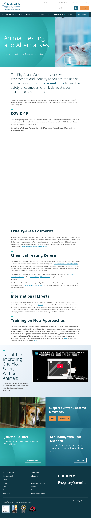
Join (52, 418)
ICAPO (40, 305)
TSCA (35, 341)
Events (5, 483)
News (5, 480)
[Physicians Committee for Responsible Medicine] (11, 6)
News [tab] (70, 14)
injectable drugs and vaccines (33, 285)
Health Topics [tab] (24, 14)
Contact (5, 490)
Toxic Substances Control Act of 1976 (66, 264)
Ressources (38, 493)
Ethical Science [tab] (41, 14)
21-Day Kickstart (33, 460)
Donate (85, 8)
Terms (84, 501)
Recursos (37, 490)
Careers (33, 486)
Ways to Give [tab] (82, 14)
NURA (65, 338)
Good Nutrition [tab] (8, 14)
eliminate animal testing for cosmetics (34, 247)
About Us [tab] (84, 3)
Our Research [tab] (57, 14)
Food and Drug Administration (40, 277)
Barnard (38, 483)
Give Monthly (64, 418)
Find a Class (80, 460)
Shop (4, 486)
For (61, 3)
